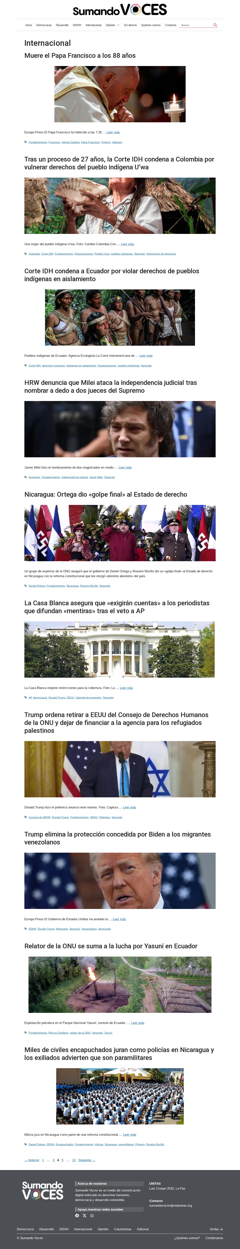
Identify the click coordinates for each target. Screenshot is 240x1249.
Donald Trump (57, 697)
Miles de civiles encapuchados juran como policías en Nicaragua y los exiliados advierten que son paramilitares (119, 1054)
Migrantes (62, 928)
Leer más (113, 132)
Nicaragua (73, 585)
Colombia (34, 253)
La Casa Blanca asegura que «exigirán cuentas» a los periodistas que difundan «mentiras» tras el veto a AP (117, 607)
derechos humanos (53, 365)
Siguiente (86, 1160)
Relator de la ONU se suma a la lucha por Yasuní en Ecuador (110, 946)
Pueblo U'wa (102, 253)
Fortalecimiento (38, 142)
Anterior (31, 1160)
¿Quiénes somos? (187, 1238)
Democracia (43, 25)
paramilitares (126, 1144)
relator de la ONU (80, 1032)
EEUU (70, 697)
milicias (99, 1144)
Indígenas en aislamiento (81, 365)
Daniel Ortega (37, 585)
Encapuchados (64, 1144)
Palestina (104, 817)
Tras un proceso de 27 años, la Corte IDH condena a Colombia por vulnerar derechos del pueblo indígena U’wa (119, 163)
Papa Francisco (90, 142)
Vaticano (117, 142)
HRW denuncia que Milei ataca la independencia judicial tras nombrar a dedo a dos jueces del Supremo (110, 386)
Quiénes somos (151, 25)
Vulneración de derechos (161, 253)
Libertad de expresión (88, 697)
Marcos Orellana (58, 1032)
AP (30, 697)
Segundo (139, 253)
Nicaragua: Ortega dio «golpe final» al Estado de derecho (105, 494)
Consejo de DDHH (39, 817)
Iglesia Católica (71, 142)
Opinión (110, 25)
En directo (130, 25)
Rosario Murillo (89, 585)
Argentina (34, 477)
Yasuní (108, 1032)
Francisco (54, 142)
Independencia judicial (75, 477)
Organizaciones (84, 253)
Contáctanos (214, 1238)
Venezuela (104, 928)
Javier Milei (96, 477)
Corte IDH (47, 253)
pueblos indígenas (122, 253)
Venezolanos (89, 928)
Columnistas (122, 1229)
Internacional (93, 25)
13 (74, 1160)
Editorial (142, 1229)
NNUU (94, 817)
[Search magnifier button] (215, 25)
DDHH (77, 25)
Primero (106, 142)
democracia (40, 697)
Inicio (29, 25)
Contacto (170, 25)
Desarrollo (62, 25)
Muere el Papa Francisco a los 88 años (80, 55)
